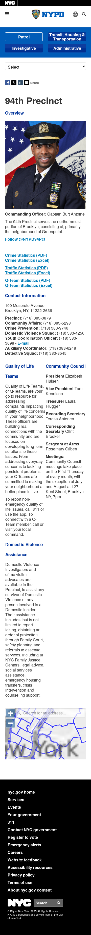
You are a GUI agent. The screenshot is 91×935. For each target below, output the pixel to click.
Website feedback (25, 861)
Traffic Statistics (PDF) (26, 269)
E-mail (23, 344)
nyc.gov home (21, 793)
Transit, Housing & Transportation (67, 36)
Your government (24, 815)
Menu (9, 13)
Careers (15, 853)
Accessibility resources (30, 868)
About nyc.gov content (30, 891)
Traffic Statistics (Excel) (27, 274)
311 (11, 823)
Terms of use (20, 883)
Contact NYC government (32, 831)
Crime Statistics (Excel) (27, 261)
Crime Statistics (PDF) (26, 256)
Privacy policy (21, 876)
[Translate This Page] (76, 14)
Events (14, 808)
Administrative (67, 48)
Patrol (24, 37)
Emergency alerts (24, 846)
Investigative (24, 48)
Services (16, 800)
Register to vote (23, 838)
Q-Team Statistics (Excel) (28, 286)
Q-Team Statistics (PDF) (27, 281)
